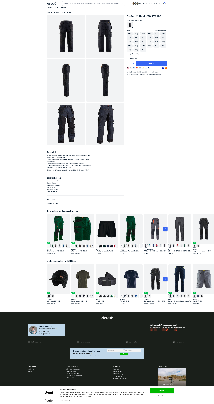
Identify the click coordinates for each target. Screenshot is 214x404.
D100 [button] (156, 42)
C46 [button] (136, 38)
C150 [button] (143, 34)
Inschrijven (124, 354)
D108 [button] (129, 46)
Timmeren (54, 181)
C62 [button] (150, 42)
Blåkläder (131, 16)
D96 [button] (143, 50)
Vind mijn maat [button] (161, 30)
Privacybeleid (70, 378)
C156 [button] (163, 34)
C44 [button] (130, 38)
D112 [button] (136, 46)
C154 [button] (156, 34)
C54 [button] (163, 38)
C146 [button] (129, 34)
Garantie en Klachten (72, 373)
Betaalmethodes (71, 371)
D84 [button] (163, 46)
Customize (161, 396)
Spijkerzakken (56, 185)
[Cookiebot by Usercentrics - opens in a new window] (49, 400)
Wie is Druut (31, 369)
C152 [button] (149, 34)
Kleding (49, 12)
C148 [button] (136, 34)
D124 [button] (156, 46)
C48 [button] (143, 38)
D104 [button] (163, 42)
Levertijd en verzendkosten (74, 375)
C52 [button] (156, 38)
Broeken (56, 12)
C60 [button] (143, 42)
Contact (30, 371)
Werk (58, 181)
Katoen (56, 189)
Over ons (63, 7)
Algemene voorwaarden (73, 369)
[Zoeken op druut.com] (93, 3)
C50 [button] (150, 38)
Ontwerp (49, 7)
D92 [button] (136, 50)
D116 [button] (143, 46)
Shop (56, 7)
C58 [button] (136, 42)
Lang (53, 187)
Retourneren (70, 380)
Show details (64, 400)
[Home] (51, 3)
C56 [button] (130, 42)
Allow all (162, 390)
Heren (54, 183)
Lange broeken (66, 12)
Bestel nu (151, 63)
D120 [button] (149, 46)
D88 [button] (130, 50)
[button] (66, 36)
